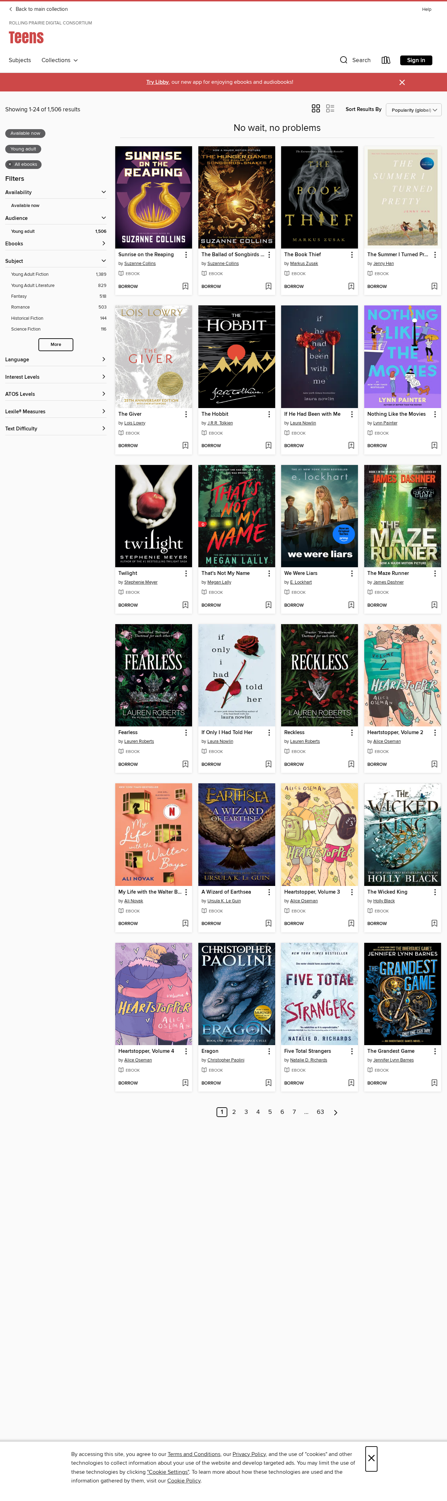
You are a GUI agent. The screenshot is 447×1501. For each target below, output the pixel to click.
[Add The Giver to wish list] (185, 446)
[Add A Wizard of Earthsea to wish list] (268, 924)
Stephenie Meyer (140, 582)
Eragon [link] (210, 1051)
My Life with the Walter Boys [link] (150, 892)
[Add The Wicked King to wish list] (434, 924)
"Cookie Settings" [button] (168, 1472)
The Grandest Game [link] (391, 1051)
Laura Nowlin (303, 423)
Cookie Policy (183, 1480)
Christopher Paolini (225, 1060)
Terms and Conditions (194, 1454)
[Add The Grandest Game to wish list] (434, 1083)
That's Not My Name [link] (225, 573)
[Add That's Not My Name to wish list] (268, 605)
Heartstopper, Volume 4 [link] (146, 1051)
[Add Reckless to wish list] (351, 764)
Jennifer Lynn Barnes (393, 1060)
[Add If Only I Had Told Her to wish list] (268, 764)
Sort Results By (364, 109)
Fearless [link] (128, 733)
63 (320, 1112)
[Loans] (386, 61)
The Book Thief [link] (302, 255)
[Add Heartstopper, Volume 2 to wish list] (434, 764)
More (56, 345)
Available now (25, 206)
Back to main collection (41, 9)
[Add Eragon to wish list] (268, 1083)
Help (426, 9)
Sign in (416, 60)
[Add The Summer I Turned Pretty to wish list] (434, 286)
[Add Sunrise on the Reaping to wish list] (185, 286)
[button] (354, 61)
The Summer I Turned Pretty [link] (399, 255)
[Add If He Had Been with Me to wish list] (351, 446)
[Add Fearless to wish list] (185, 764)
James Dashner (388, 582)
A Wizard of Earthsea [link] (226, 892)
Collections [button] (57, 60)
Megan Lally (219, 582)
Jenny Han (383, 263)
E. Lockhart (301, 582)
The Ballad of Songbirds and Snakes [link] (233, 255)
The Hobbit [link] (214, 414)
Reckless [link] (294, 733)
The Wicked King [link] (387, 892)
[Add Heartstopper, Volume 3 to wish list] (351, 924)
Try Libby (157, 82)
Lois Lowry (134, 423)
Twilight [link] (127, 573)
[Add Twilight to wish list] (185, 605)
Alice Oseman (387, 741)
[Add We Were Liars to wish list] (351, 605)
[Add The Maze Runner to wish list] (434, 605)
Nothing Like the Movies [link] (396, 414)
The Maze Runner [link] (388, 573)
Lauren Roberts (139, 741)
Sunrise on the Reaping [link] (146, 255)
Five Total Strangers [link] (307, 1051)
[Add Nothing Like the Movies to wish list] (434, 446)
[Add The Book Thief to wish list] (351, 286)
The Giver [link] (129, 414)
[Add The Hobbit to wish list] (268, 446)
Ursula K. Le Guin (224, 901)
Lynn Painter (385, 423)
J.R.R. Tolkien (220, 423)
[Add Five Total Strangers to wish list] (351, 1083)
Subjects (20, 60)
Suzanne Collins (140, 263)
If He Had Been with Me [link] (312, 414)
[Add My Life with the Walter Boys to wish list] (185, 924)
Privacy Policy (249, 1454)
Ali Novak (133, 901)
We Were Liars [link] (300, 573)
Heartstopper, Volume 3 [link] (312, 892)
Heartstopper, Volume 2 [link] (395, 733)
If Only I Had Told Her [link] (226, 733)
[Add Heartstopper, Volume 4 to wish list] (185, 1083)
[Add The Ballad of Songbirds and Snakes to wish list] (268, 286)
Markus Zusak (304, 263)
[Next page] (336, 1112)
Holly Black (384, 901)
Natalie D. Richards (308, 1060)
